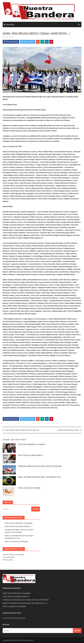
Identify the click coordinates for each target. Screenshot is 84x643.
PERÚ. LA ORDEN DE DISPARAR (29, 488)
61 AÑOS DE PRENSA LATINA (68, 430)
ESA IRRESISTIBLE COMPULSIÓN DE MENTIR (22, 430)
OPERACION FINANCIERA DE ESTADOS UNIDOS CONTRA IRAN (40, 466)
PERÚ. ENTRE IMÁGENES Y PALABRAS (31, 444)
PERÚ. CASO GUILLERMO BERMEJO (30, 455)
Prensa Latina (8, 560)
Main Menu (10, 24)
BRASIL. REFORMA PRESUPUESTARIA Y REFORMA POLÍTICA (39, 477)
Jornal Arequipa (8, 557)
